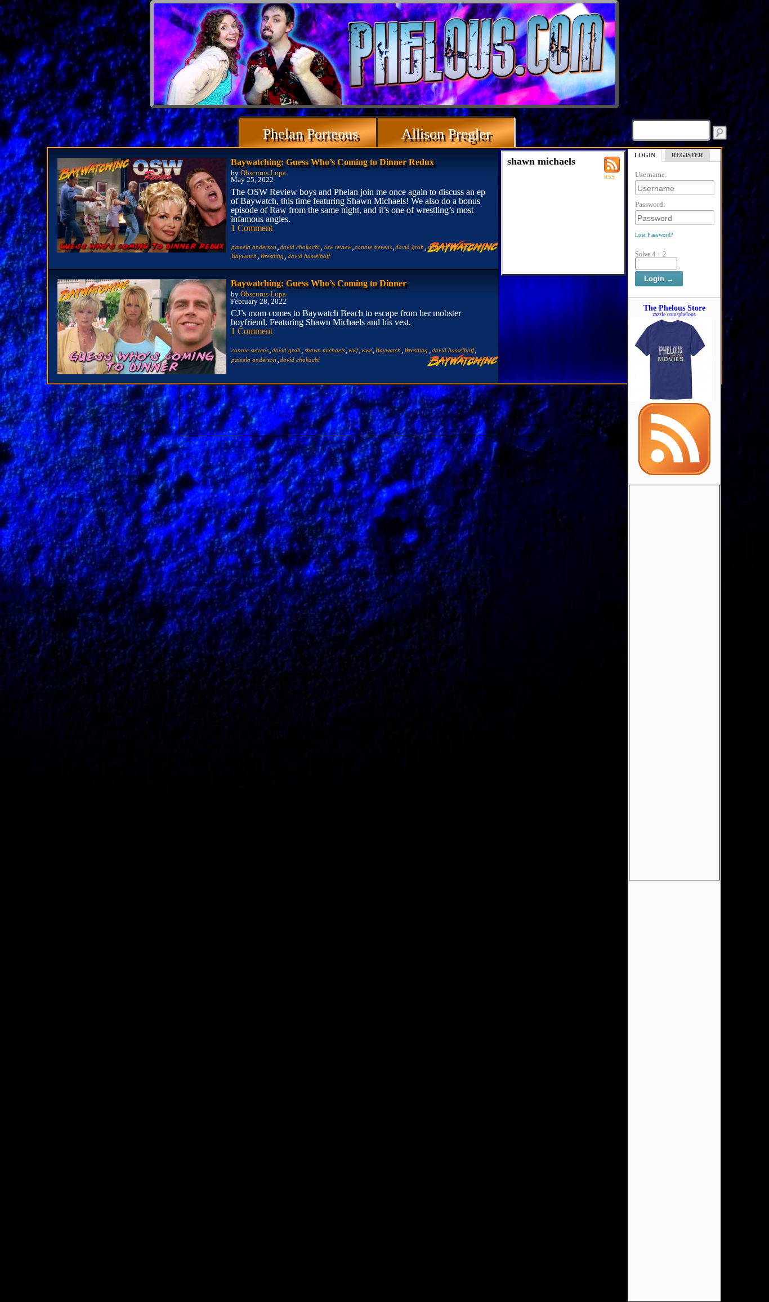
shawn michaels (325, 350)
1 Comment (251, 228)
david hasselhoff (309, 256)
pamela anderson (253, 246)
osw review (337, 246)
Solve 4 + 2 (650, 254)
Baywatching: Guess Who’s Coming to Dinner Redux (332, 162)
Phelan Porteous (310, 134)
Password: (650, 204)
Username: (651, 174)
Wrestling (272, 256)
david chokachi (300, 246)
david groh (409, 246)
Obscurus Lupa (263, 173)
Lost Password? (654, 235)
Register (687, 155)
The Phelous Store (674, 307)
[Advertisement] (674, 654)
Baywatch (244, 256)
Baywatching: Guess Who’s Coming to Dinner (318, 283)
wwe (366, 350)
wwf (353, 350)
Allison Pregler (446, 134)
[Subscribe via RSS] (674, 472)
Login (644, 155)
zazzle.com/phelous (674, 314)
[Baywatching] (462, 250)
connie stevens (373, 246)
